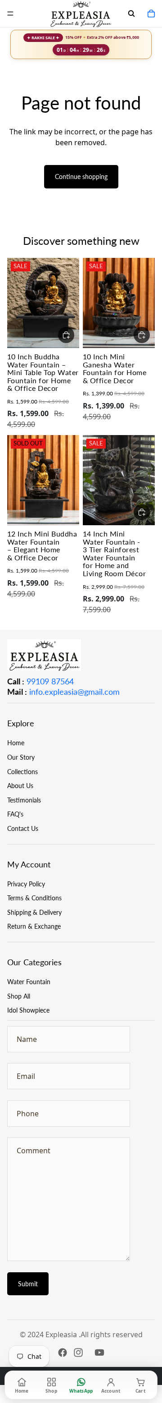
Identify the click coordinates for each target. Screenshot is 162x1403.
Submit (28, 1284)
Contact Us (22, 828)
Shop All (18, 996)
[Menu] (10, 13)
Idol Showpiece (28, 1010)
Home (15, 743)
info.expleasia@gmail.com (74, 692)
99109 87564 (50, 681)
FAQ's (15, 814)
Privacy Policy (26, 884)
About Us (20, 785)
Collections (22, 771)
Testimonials (24, 800)
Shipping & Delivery (34, 912)
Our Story (21, 757)
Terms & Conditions (34, 898)
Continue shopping (81, 176)
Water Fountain (28, 982)
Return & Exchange (34, 926)
